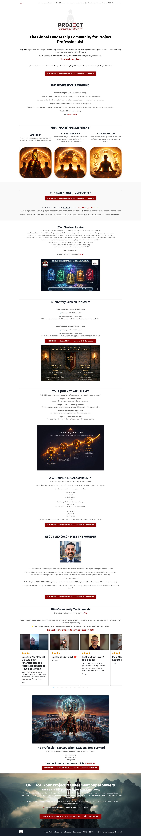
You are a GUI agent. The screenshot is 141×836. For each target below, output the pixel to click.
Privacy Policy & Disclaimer (53, 832)
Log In (119, 3)
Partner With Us (108, 3)
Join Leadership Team (92, 3)
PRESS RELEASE (88, 832)
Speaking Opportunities (75, 3)
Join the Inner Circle (45, 3)
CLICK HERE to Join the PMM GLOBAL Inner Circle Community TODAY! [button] (70, 768)
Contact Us (77, 832)
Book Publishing (59, 3)
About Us (67, 832)
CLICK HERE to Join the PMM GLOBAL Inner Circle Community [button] (70, 73)
